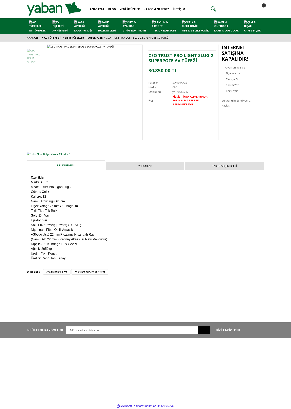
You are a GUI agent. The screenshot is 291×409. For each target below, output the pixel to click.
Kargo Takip (131, 375)
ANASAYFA (97, 9)
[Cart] (260, 9)
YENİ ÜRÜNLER (130, 9)
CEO (174, 87)
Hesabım (178, 351)
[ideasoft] (124, 406)
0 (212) (39, 351)
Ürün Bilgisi (65, 165)
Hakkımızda (82, 351)
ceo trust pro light (56, 272)
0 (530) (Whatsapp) (47, 363)
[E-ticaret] (145, 406)
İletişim (79, 357)
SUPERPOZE (179, 82)
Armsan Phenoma (232, 357)
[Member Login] (237, 9)
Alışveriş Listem (182, 363)
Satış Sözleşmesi (134, 351)
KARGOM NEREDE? (156, 9)
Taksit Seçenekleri (224, 166)
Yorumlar (145, 166)
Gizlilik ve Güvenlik (135, 357)
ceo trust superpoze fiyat (90, 272)
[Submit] (204, 330)
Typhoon (227, 375)
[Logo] (54, 8)
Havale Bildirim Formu (88, 363)
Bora (224, 369)
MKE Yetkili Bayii (231, 351)
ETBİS (78, 369)
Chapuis (226, 381)
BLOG (112, 9)
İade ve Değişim (133, 369)
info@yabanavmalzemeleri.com (46, 369)
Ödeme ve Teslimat (135, 363)
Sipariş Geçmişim (183, 357)
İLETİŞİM (179, 9)
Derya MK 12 (229, 363)
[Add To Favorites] (243, 68)
